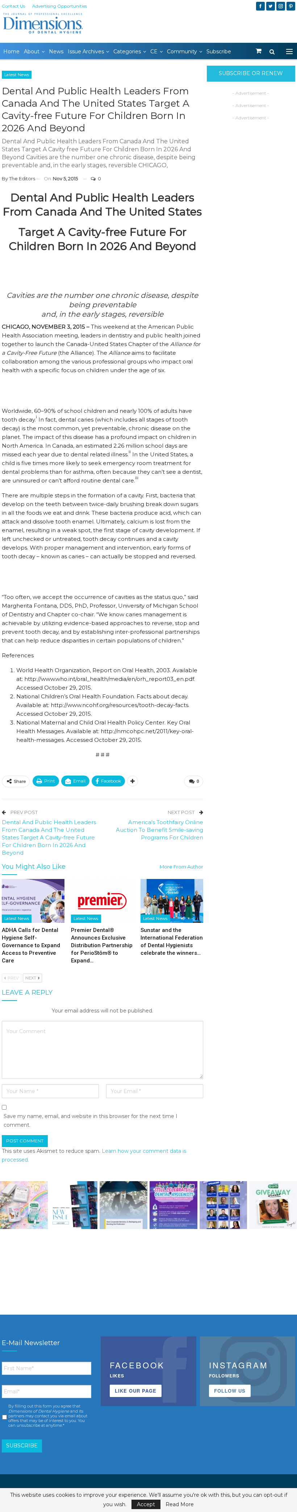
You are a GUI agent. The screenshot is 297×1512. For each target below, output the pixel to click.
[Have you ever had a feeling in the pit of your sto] (74, 1205)
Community (182, 51)
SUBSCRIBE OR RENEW (251, 73)
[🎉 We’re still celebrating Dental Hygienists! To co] (173, 1205)
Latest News (16, 74)
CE (154, 51)
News (56, 51)
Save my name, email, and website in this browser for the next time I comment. (90, 1120)
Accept (146, 1504)
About (31, 51)
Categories (127, 51)
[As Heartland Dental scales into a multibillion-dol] (123, 1205)
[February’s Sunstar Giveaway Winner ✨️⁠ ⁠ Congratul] (273, 1205)
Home (11, 51)
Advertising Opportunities (59, 6)
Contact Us (13, 6)
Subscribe (218, 51)
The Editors (22, 178)
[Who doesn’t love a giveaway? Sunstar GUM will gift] (24, 1205)
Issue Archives (86, 51)
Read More (180, 1504)
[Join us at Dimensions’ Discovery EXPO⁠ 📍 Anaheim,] (223, 1205)
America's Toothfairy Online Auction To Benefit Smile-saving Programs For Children (159, 830)
